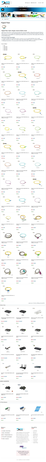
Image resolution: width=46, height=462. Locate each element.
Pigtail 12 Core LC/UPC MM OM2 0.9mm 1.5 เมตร (7, 242)
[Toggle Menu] (2, 9)
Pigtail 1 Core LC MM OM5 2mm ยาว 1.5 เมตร (7, 82)
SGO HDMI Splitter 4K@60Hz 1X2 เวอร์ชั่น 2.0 (22, 355)
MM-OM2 (5, 46)
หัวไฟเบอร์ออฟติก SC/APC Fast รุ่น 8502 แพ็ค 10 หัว (7, 415)
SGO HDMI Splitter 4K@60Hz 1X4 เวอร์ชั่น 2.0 (37, 355)
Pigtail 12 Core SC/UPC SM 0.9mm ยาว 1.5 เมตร (8, 296)
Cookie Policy (35, 442)
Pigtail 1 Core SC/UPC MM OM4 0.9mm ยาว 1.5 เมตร (6, 189)
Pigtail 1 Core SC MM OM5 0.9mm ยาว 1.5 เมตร (22, 135)
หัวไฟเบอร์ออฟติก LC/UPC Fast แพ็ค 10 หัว (37, 415)
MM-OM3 (5, 47)
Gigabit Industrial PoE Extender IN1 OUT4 (7, 337)
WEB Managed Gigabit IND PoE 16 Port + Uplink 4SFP (22, 318)
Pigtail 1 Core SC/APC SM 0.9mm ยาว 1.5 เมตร (7, 153)
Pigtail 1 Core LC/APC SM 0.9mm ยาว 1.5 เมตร (22, 82)
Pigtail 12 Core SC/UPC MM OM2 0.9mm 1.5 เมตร (7, 278)
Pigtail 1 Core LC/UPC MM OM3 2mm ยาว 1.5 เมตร (37, 100)
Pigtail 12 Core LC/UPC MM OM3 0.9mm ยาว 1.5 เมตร (22, 242)
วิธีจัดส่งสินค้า (35, 435)
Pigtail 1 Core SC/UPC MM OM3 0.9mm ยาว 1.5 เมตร (21, 171)
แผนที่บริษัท (35, 430)
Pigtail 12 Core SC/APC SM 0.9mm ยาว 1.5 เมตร (37, 260)
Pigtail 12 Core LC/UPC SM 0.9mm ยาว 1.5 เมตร (8, 260)
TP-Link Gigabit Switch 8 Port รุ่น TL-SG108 (37, 373)
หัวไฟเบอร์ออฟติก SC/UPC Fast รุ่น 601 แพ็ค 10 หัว (22, 415)
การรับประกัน (35, 439)
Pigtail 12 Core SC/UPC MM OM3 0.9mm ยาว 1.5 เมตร (22, 278)
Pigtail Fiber (6, 19)
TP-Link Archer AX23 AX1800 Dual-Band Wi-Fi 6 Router (22, 373)
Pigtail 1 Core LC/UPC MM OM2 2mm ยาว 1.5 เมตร (7, 100)
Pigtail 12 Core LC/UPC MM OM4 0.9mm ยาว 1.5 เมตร (37, 242)
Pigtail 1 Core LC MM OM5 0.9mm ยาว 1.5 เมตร (37, 64)
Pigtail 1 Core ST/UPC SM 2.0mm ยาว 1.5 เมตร (7, 224)
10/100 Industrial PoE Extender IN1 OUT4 (22, 337)
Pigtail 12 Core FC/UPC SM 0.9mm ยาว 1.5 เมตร (37, 224)
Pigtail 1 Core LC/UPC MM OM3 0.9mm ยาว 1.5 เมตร (21, 100)
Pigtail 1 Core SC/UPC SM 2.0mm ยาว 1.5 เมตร (7, 207)
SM (4, 45)
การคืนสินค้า (35, 440)
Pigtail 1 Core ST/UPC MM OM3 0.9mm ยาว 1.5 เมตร (23, 207)
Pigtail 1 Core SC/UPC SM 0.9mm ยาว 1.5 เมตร (37, 189)
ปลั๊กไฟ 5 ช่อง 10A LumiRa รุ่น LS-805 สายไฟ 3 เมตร (37, 318)
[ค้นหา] (32, 13)
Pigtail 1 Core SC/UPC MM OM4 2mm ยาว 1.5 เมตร (22, 189)
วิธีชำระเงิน (35, 437)
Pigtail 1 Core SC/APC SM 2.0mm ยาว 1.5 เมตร (22, 153)
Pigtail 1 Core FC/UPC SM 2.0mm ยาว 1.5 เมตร (22, 64)
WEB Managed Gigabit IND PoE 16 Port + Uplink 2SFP (7, 318)
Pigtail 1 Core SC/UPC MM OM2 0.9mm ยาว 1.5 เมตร (36, 153)
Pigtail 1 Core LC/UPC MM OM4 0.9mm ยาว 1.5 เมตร (6, 117)
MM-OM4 (5, 48)
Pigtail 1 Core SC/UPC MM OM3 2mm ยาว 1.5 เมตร (37, 171)
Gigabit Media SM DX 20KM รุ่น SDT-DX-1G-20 (22, 394)
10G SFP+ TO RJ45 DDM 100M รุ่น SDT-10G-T (7, 373)
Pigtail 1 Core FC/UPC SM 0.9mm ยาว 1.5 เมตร (7, 64)
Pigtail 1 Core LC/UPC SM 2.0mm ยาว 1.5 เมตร (7, 135)
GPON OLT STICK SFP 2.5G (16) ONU (7, 354)
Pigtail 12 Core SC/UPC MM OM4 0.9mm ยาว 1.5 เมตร (37, 278)
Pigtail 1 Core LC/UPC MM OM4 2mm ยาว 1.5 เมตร (22, 117)
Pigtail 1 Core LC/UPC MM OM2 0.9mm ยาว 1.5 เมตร (36, 82)
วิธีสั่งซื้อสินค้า (35, 434)
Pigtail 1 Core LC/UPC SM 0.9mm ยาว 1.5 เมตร (37, 117)
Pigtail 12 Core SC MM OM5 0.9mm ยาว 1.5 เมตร (22, 260)
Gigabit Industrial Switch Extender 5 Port (37, 337)
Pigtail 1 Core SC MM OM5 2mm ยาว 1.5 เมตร (37, 135)
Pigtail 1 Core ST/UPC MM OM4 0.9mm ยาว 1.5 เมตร (36, 207)
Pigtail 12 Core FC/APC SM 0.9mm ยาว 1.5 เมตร (23, 224)
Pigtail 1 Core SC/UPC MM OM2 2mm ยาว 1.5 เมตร (7, 171)
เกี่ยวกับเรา (35, 432)
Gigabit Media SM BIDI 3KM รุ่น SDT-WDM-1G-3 (7, 394)
